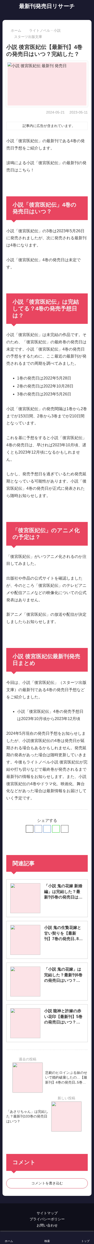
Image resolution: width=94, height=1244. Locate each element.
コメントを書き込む (47, 1183)
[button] (64, 829)
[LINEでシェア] (56, 829)
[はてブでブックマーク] (47, 829)
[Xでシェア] (29, 829)
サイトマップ (47, 1213)
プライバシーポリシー (47, 1219)
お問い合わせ (47, 1225)
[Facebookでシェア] (38, 829)
